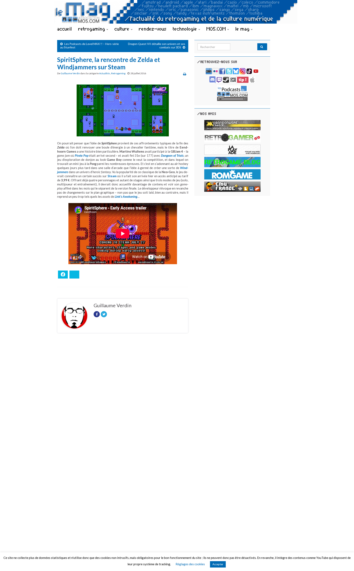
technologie (186, 28)
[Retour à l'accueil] (177, 12)
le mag (243, 28)
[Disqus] (122, 392)
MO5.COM (216, 28)
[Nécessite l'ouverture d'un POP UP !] (232, 93)
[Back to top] (345, 562)
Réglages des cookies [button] (190, 564)
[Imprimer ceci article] (184, 74)
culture (123, 28)
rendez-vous (153, 28)
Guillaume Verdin (70, 73)
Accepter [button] (217, 564)
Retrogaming (118, 73)
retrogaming (92, 28)
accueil (64, 28)
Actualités (104, 73)
